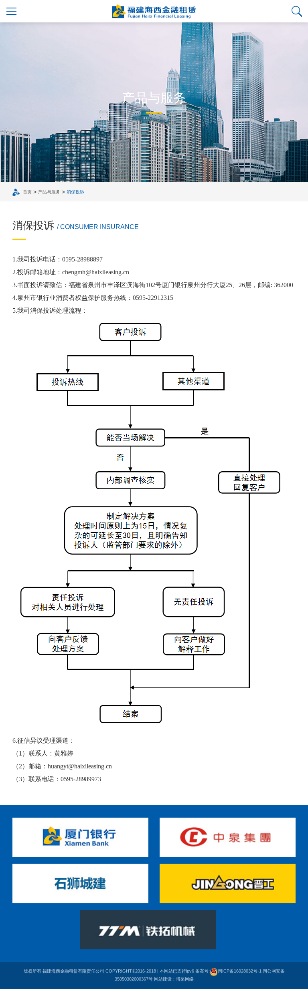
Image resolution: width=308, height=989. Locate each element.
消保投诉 (75, 191)
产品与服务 (49, 191)
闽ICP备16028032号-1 (239, 971)
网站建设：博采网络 (174, 979)
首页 (27, 191)
